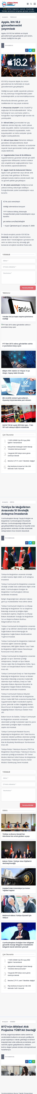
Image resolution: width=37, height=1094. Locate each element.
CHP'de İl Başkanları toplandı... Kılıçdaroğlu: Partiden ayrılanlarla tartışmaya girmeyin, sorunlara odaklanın (18, 10)
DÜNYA (12, 502)
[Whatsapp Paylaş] (33, 50)
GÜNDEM (12, 1022)
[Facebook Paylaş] (26, 50)
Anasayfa (5, 17)
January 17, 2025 (28, 226)
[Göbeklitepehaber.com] (9, 4)
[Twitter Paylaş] (30, 50)
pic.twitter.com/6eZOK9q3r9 (14, 222)
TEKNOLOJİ (13, 17)
